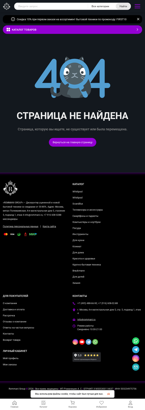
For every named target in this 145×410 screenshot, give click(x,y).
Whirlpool (77, 191)
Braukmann (78, 270)
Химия (76, 283)
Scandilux (77, 203)
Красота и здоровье (83, 258)
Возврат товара (11, 339)
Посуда (76, 228)
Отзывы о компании (14, 321)
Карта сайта (49, 226)
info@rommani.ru (86, 319)
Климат (76, 246)
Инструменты (80, 234)
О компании (10, 303)
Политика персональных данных (20, 226)
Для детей (78, 276)
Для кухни (78, 240)
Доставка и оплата (14, 309)
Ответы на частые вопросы (18, 327)
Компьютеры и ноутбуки (86, 222)
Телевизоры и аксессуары (87, 209)
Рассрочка (9, 315)
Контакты (8, 333)
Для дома (78, 252)
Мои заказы (10, 364)
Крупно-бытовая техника (86, 264)
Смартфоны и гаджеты (85, 216)
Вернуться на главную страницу (73, 142)
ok (108, 393)
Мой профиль (11, 358)
